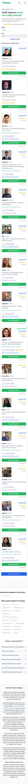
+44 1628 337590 (8, 710)
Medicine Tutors (17, 610)
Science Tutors (14, 604)
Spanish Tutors (5, 620)
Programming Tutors (20, 623)
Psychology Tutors (6, 607)
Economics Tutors (17, 626)
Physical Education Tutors (18, 607)
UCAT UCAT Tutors (5, 596)
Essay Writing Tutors (6, 632)
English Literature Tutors (7, 623)
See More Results (14, 574)
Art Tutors (16, 632)
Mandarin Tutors (5, 613)
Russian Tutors (5, 604)
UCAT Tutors (14, 620)
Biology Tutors (17, 629)
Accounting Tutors (6, 626)
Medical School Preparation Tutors (9, 617)
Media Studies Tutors (6, 610)
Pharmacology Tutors (7, 629)
